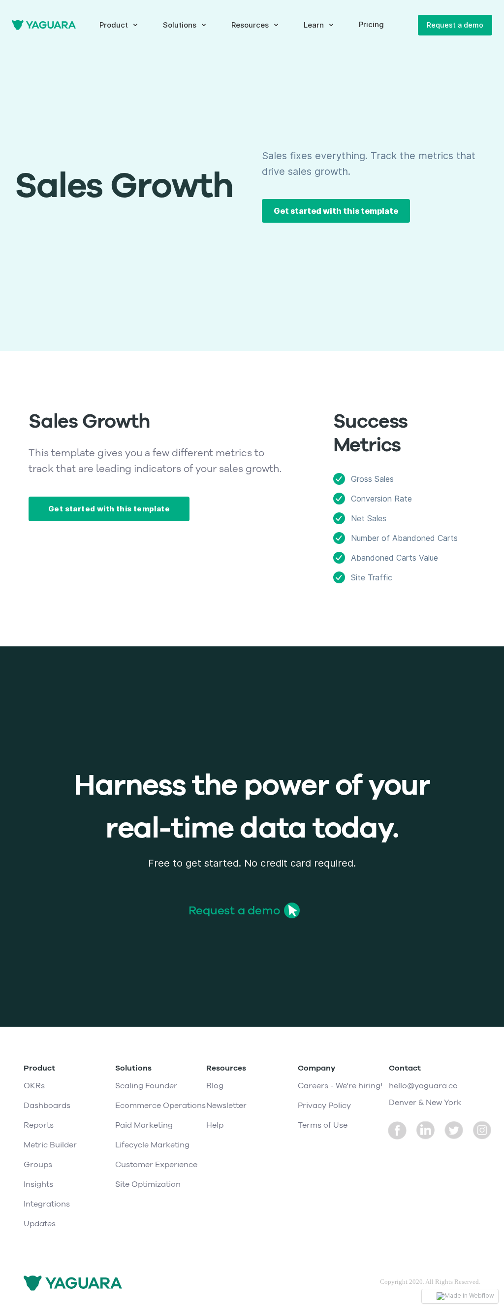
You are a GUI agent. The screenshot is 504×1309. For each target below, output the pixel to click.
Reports (39, 1125)
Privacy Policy (324, 1105)
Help (214, 1125)
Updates (40, 1224)
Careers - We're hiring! (340, 1086)
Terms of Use (322, 1125)
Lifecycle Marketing (152, 1145)
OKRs (34, 1086)
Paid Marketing (144, 1125)
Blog (214, 1086)
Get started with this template (336, 211)
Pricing (371, 24)
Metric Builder (50, 1145)
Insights (38, 1184)
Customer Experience (156, 1165)
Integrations (47, 1204)
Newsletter (226, 1105)
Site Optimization (148, 1184)
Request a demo (455, 25)
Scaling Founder (146, 1086)
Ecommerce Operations (160, 1105)
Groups (38, 1165)
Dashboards (47, 1105)
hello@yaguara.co (423, 1086)
